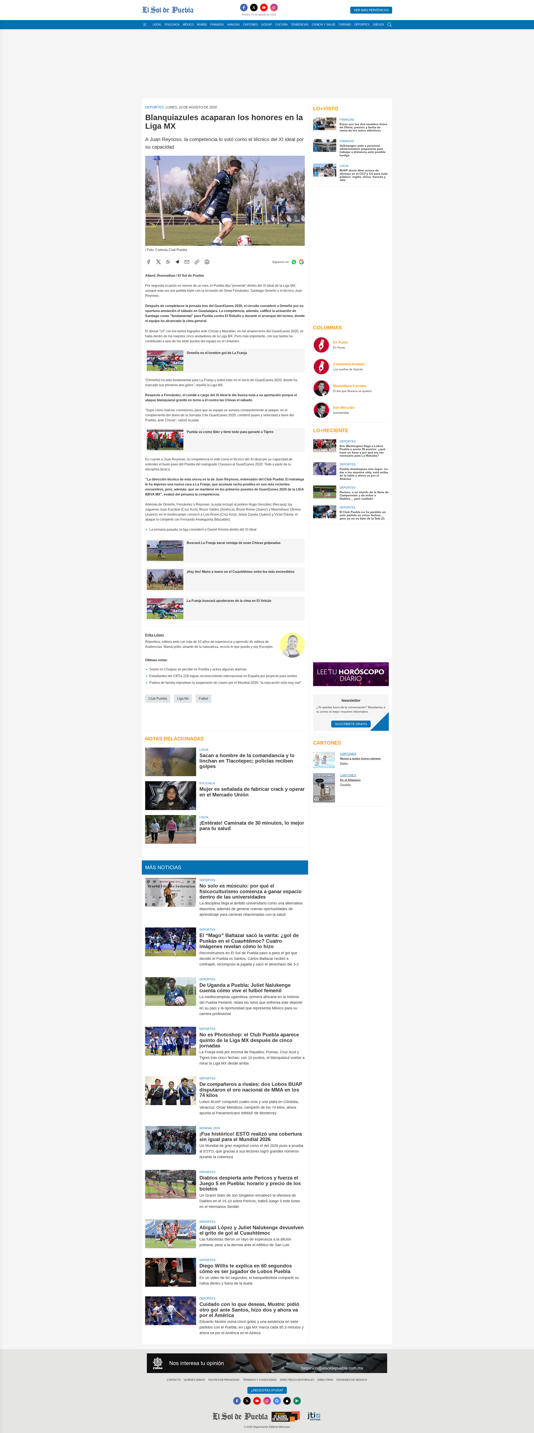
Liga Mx (183, 698)
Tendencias (300, 24)
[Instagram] (274, 7)
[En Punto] (321, 344)
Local (157, 24)
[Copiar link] (197, 262)
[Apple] (287, 1401)
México (188, 24)
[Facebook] (244, 7)
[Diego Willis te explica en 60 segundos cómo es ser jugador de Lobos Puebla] (170, 1274)
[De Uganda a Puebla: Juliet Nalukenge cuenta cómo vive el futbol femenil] (170, 999)
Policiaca (172, 24)
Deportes (361, 24)
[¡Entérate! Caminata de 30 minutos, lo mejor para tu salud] (170, 829)
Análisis (233, 24)
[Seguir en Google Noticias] (301, 262)
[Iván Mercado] (321, 410)
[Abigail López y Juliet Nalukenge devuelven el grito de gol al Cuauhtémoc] (170, 1236)
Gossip (266, 24)
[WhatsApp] (168, 262)
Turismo (345, 24)
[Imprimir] (207, 262)
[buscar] (389, 24)
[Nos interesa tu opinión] (267, 1363)
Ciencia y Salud (323, 24)
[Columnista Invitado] (321, 366)
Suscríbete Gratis (351, 724)
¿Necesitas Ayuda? (267, 1390)
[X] (254, 7)
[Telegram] (177, 262)
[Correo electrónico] (187, 262)
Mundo (202, 24)
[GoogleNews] (277, 1401)
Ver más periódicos (371, 10)
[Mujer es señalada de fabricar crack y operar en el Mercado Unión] (170, 795)
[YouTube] (264, 7)
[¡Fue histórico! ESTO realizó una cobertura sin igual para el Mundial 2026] (170, 1145)
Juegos (378, 24)
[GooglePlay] (297, 1401)
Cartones (250, 24)
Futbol (203, 698)
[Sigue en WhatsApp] (294, 262)
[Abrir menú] (145, 25)
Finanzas (217, 24)
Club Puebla (158, 698)
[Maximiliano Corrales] (321, 388)
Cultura (281, 24)
